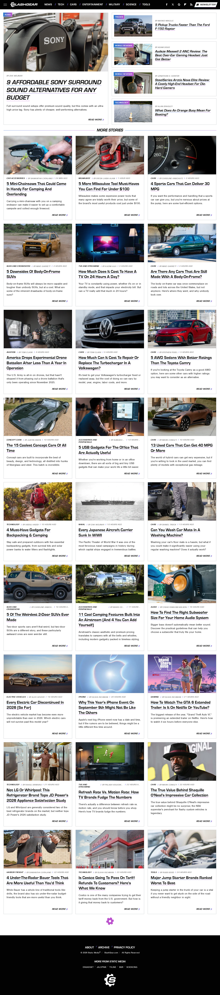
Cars (73, 4)
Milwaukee (84, 178)
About (89, 947)
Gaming (155, 697)
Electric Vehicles (16, 697)
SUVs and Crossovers (18, 266)
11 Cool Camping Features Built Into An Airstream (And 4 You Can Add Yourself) (109, 619)
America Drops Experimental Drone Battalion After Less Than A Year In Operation (37, 363)
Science (131, 4)
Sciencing (131, 967)
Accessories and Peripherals (88, 441)
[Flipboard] (185, 4)
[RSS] (191, 4)
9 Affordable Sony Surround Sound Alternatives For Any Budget (54, 90)
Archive (104, 947)
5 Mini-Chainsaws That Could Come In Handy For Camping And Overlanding (36, 189)
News (48, 4)
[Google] (179, 4)
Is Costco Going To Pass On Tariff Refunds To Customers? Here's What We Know (107, 883)
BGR (121, 967)
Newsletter (208, 4)
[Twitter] (173, 4)
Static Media (93, 952)
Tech (61, 4)
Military (114, 4)
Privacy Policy (124, 947)
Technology (121, 103)
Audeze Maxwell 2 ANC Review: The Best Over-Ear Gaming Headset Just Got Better (181, 55)
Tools (146, 4)
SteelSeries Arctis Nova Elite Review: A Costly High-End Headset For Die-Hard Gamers (182, 84)
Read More (95, 119)
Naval (82, 524)
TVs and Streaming (89, 266)
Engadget (88, 967)
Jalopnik (101, 967)
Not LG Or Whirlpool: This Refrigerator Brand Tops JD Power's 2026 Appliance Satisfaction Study (37, 795)
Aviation (11, 352)
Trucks (119, 17)
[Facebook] (166, 4)
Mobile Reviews (123, 45)
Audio (8, 15)
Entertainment (92, 4)
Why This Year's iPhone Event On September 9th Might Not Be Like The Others (107, 707)
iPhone (82, 697)
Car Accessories (16, 178)
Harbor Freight (15, 872)
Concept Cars (14, 440)
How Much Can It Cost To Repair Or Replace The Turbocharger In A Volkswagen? (109, 363)
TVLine (112, 967)
